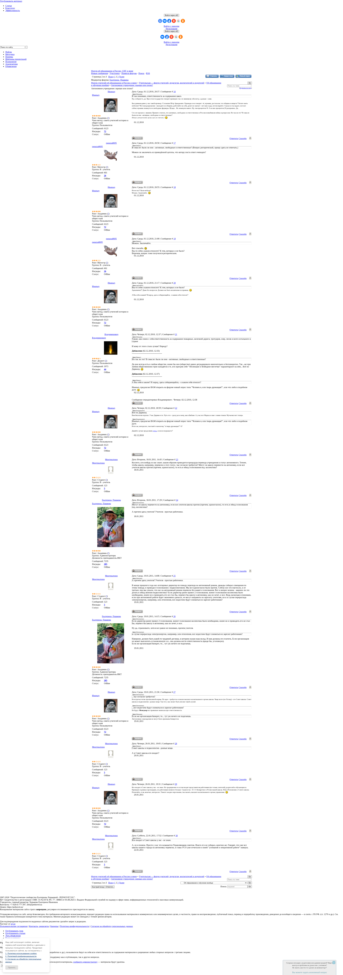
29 (176, 784)
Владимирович (111, 334)
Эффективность (12, 10)
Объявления (10, 66)
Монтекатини (111, 459)
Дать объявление (13, 936)
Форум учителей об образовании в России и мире (114, 83)
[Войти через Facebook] (169, 21)
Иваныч (111, 91)
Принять (11, 967)
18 (175, 187)
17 (175, 143)
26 (174, 616)
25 (174, 576)
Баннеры (54, 926)
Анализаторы (11, 64)
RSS (148, 73)
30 (177, 835)
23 (177, 459)
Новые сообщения (99, 73)
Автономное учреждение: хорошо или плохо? (132, 85)
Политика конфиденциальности (74, 926)
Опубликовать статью (15, 933)
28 (176, 743)
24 (177, 500)
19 (175, 239)
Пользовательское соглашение (14, 926)
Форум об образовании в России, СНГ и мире (112, 71)
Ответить (234, 138)
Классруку (10, 8)
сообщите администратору (85, 962)
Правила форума (129, 73)
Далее (121, 77)
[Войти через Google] (178, 21)
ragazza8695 (111, 143)
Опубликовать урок (14, 931)
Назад (111, 77)
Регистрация (171, 28)
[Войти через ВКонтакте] (165, 21)
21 (176, 334)
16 (175, 91)
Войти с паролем (171, 26)
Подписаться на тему (245, 88)
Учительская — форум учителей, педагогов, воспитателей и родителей (171, 83)
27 (174, 692)
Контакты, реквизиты (39, 926)
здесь (155, 431)
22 (176, 408)
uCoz (13, 924)
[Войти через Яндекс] (174, 21)
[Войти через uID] (160, 21)
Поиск (141, 73)
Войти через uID (171, 15)
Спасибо (243, 138)
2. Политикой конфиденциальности (20, 956)
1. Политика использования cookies (21, 953)
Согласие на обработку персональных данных (112, 926)
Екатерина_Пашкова (119, 80)
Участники (115, 73)
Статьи (8, 6)
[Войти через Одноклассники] (183, 21)
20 (175, 283)
